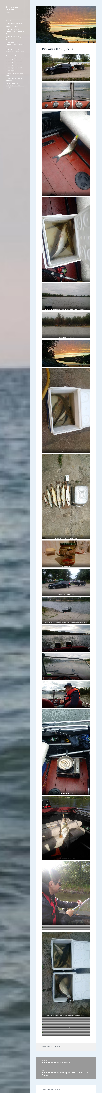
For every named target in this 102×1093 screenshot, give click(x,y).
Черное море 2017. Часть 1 (14, 68)
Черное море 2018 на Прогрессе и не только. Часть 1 (15, 51)
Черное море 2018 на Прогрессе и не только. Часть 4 (15, 31)
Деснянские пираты (12, 8)
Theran (58, 1046)
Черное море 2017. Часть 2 (14, 65)
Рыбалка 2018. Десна (12, 26)
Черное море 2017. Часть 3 (14, 62)
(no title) (8, 88)
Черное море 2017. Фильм (14, 23)
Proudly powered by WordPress (51, 1089)
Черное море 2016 (11, 71)
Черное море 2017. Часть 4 (14, 59)
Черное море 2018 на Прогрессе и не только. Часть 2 (15, 44)
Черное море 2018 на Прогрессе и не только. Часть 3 (15, 38)
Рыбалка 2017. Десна (12, 56)
